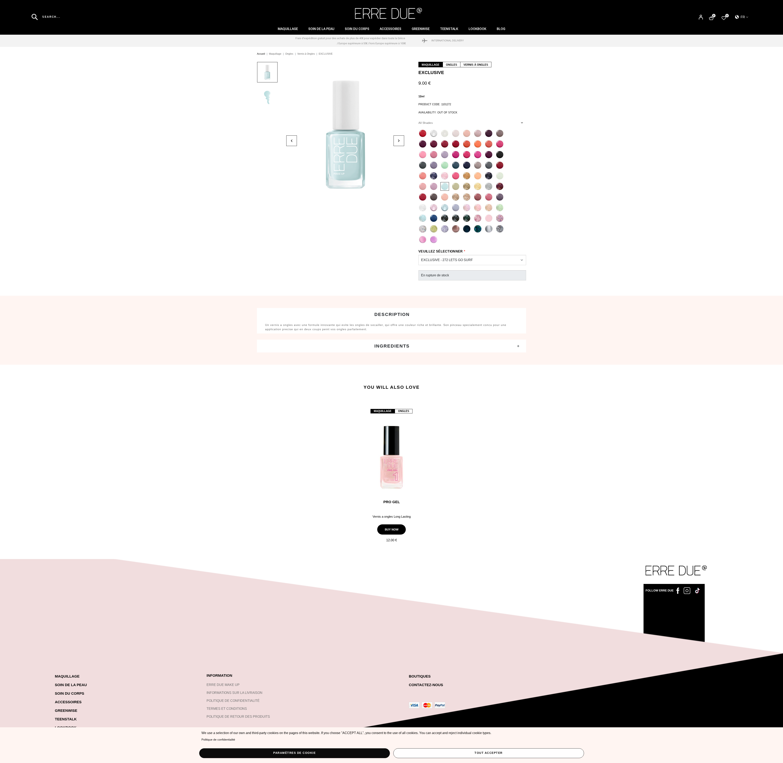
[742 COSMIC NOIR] (455, 218)
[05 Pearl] (444, 133)
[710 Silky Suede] (477, 176)
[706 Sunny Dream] (477, 186)
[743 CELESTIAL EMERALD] (466, 218)
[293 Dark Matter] (433, 197)
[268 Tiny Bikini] (433, 186)
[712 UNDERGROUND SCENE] (477, 165)
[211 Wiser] (455, 154)
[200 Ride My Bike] (422, 165)
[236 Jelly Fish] (444, 154)
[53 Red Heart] (422, 133)
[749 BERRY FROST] (444, 229)
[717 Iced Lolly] (444, 176)
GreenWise (421, 29)
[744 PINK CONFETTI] (477, 218)
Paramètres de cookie (294, 752)
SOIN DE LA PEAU (321, 29)
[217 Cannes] (466, 144)
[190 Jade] (477, 133)
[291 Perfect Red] (422, 197)
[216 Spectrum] (488, 144)
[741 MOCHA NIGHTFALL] (444, 218)
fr (742, 17)
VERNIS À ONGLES (475, 64)
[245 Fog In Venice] (455, 165)
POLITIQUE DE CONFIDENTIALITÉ (233, 700)
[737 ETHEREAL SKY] (422, 218)
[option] (271, 74)
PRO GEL (391, 502)
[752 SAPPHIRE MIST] (477, 229)
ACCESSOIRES (390, 29)
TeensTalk (449, 29)
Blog (501, 29)
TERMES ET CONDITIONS (227, 708)
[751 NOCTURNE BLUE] (466, 229)
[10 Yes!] (466, 133)
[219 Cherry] (433, 144)
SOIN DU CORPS (357, 29)
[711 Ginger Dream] (466, 176)
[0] (724, 18)
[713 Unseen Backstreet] (488, 165)
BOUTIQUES (420, 676)
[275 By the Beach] (422, 186)
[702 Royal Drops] (466, 197)
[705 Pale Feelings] (499, 176)
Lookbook (477, 29)
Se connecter (701, 17)
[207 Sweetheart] (433, 154)
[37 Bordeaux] (422, 144)
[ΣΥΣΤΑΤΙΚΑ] (391, 346)
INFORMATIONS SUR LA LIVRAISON (234, 692)
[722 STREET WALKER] (499, 197)
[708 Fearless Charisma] (433, 176)
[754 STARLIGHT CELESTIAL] (499, 229)
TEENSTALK (66, 719)
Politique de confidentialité (218, 739)
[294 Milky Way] (444, 197)
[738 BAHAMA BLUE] (433, 218)
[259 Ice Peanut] (444, 165)
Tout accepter (488, 752)
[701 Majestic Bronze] (499, 186)
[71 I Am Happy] (466, 154)
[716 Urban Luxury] (466, 186)
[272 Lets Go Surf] (444, 186)
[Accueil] (388, 13)
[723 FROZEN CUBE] (422, 207)
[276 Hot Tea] (455, 186)
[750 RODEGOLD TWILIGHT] (455, 229)
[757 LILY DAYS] (433, 239)
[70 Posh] (455, 176)
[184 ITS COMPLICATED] (477, 144)
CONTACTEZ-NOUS (426, 685)
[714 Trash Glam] (499, 165)
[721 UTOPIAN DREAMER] (488, 197)
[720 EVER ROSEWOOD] (477, 197)
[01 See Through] (433, 133)
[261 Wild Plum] (488, 154)
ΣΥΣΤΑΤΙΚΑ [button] (391, 346)
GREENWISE (66, 711)
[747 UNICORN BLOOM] (422, 229)
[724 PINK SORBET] (433, 207)
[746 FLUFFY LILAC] (499, 218)
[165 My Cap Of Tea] (488, 133)
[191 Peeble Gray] (499, 133)
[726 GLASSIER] (455, 207)
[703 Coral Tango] (422, 176)
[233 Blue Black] (466, 165)
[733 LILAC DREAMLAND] (466, 207)
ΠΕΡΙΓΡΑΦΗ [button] (391, 314)
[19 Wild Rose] (444, 144)
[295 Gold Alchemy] (455, 197)
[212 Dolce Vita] (499, 144)
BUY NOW (391, 529)
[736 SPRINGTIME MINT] (499, 207)
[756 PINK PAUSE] (422, 239)
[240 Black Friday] (499, 154)
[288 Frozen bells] (488, 186)
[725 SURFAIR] (444, 207)
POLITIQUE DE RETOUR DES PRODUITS (238, 716)
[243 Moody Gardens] (433, 165)
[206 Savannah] (422, 154)
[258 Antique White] (455, 133)
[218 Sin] (455, 144)
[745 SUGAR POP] (488, 218)
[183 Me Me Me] (477, 154)
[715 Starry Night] (488, 176)
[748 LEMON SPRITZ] (433, 229)
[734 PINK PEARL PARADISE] (477, 207)
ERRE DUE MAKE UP (223, 685)
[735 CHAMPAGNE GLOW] (488, 207)
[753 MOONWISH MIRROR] (488, 229)
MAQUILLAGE (288, 29)
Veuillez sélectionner (440, 251)
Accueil (261, 53)
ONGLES (451, 64)
